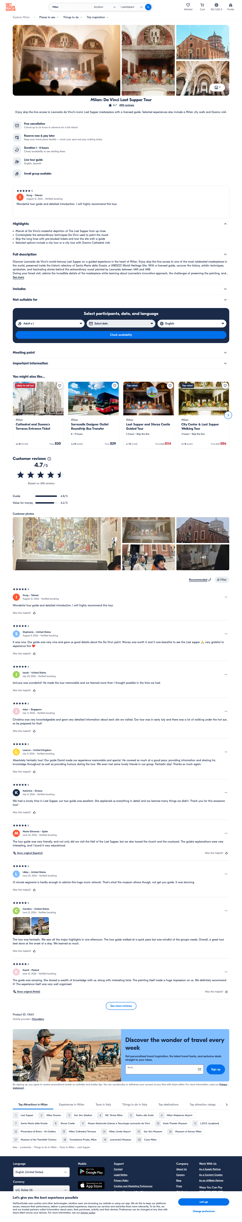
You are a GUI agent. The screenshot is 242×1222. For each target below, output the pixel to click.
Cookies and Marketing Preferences (133, 1186)
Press (179, 1186)
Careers (180, 1174)
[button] (121, 105)
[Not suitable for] (225, 300)
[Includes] (225, 289)
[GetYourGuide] (11, 7)
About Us (181, 1169)
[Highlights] (225, 224)
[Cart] (202, 5)
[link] (38, 415)
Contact (118, 1169)
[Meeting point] (225, 352)
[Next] (228, 415)
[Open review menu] (226, 597)
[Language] (216, 5)
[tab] (33, 1104)
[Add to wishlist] (60, 385)
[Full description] (225, 254)
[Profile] (230, 5)
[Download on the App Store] (91, 1186)
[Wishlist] (188, 5)
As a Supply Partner (210, 1169)
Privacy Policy (121, 1180)
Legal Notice (120, 1174)
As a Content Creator (211, 1174)
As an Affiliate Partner (211, 1180)
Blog (178, 1180)
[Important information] (225, 363)
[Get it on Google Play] (91, 1172)
